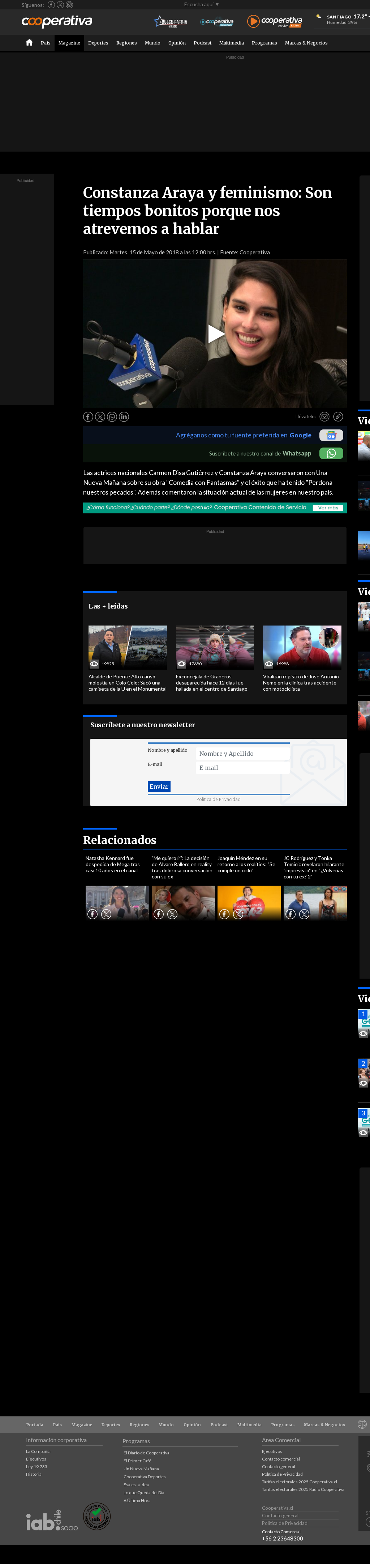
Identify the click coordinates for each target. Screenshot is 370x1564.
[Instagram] (69, 4)
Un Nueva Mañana (141, 1468)
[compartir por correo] (324, 417)
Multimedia (231, 43)
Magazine (69, 43)
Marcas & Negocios (306, 43)
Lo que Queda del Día (144, 1492)
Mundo (152, 43)
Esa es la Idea (136, 1484)
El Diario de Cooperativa (146, 1452)
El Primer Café (137, 1460)
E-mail (155, 764)
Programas (264, 43)
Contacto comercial (281, 1459)
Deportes (98, 43)
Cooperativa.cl (277, 1508)
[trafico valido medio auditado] (96, 1528)
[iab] (52, 1538)
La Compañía (38, 1451)
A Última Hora (137, 1500)
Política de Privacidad (219, 799)
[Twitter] (60, 4)
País (46, 43)
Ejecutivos (36, 1459)
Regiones (126, 43)
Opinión (177, 43)
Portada (34, 1424)
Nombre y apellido (168, 750)
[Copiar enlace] (338, 417)
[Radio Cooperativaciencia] (217, 22)
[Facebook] (51, 4)
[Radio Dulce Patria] (171, 22)
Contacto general (278, 1466)
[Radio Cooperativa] (274, 22)
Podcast (202, 43)
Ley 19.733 (36, 1466)
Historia (34, 1474)
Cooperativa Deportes (145, 1476)
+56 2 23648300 (282, 1538)
